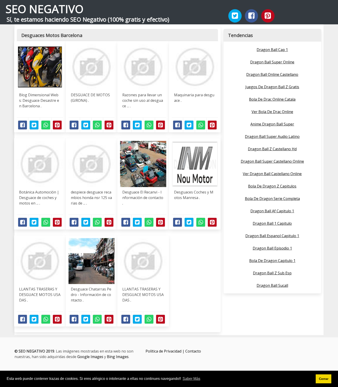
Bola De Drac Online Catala (272, 99)
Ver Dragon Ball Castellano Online (272, 173)
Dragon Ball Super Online (272, 62)
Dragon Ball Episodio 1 (272, 248)
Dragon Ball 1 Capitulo (272, 223)
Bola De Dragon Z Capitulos (272, 186)
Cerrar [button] (323, 379)
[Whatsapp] (45, 125)
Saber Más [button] (191, 379)
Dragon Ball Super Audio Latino (272, 136)
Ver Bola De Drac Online (272, 111)
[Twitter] (235, 16)
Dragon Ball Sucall (272, 285)
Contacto (193, 351)
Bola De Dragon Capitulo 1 (272, 260)
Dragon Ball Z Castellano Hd (272, 148)
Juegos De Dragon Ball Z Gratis (272, 86)
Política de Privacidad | (165, 351)
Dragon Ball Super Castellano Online (272, 161)
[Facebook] (251, 16)
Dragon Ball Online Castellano (272, 74)
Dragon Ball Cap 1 (272, 49)
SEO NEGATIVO (44, 8)
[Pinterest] (268, 16)
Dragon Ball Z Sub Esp (272, 273)
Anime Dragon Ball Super (272, 124)
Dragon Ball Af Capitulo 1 (272, 210)
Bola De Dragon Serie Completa (272, 198)
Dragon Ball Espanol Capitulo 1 (272, 235)
